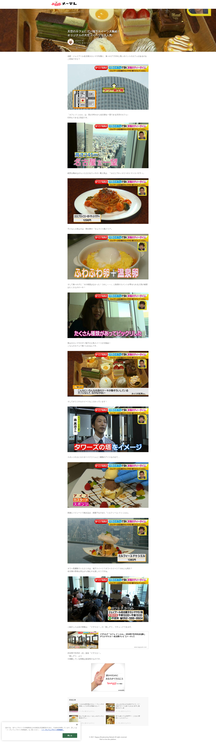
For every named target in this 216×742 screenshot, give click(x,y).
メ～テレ (78, 43)
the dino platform (110, 739)
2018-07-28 (79, 41)
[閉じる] (76, 724)
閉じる (70, 735)
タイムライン (88, 43)
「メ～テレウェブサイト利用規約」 (52, 730)
